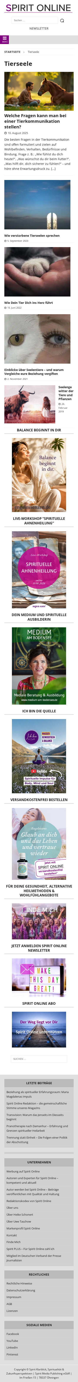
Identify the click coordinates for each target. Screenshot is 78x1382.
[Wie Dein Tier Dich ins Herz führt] (37, 272)
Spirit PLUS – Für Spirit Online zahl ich (30, 1249)
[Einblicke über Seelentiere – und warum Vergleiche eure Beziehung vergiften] (37, 339)
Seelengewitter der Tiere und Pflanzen (65, 393)
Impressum (13, 1297)
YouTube (12, 1341)
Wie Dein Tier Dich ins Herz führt (28, 303)
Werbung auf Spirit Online (23, 1171)
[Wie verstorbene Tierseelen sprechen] (37, 204)
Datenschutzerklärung (20, 1290)
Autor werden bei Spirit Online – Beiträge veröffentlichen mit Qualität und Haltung (32, 1192)
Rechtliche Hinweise (19, 1283)
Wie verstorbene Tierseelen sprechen (32, 235)
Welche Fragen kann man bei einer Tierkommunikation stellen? (35, 121)
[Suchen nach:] (39, 1059)
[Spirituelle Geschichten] (29, 404)
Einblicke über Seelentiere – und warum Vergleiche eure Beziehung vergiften (34, 372)
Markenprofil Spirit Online (23, 1228)
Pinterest (12, 1354)
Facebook (12, 1334)
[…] (53, 169)
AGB (9, 1304)
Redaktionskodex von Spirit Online (28, 1201)
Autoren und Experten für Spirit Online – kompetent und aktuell (32, 1180)
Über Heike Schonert (19, 1214)
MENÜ (5, 41)
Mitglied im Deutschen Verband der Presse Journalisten (33, 1258)
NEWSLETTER (39, 28)
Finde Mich (13, 1242)
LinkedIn (12, 1347)
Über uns (12, 1208)
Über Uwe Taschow (18, 1221)
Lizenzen (12, 1311)
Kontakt (11, 1235)
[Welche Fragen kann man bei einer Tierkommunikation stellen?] (39, 91)
